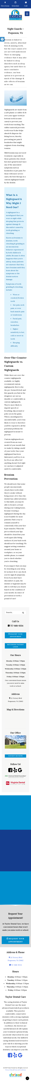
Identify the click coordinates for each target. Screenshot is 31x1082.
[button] (2, 39)
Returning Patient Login (15, 646)
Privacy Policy (9, 1070)
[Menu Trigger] (27, 13)
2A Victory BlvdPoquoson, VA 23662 (15, 958)
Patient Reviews (15, 756)
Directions (5, 6)
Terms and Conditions (20, 1070)
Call (25, 6)
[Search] (15, 612)
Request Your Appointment (16, 635)
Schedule (15, 6)
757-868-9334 (16, 625)
